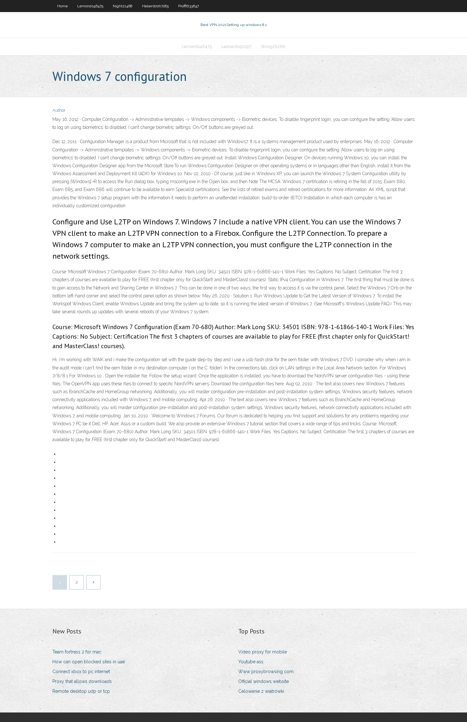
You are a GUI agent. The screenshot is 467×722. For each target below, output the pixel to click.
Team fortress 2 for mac (76, 651)
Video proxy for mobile (262, 651)
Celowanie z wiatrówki (261, 691)
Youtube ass (250, 661)
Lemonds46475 (90, 6)
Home (62, 6)
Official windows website (263, 681)
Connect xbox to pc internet (81, 671)
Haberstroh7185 (155, 6)
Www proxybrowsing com (266, 671)
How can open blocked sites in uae (88, 661)
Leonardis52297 (236, 46)
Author (58, 110)
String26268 (273, 46)
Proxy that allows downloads (82, 681)
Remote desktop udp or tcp (81, 691)
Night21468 (122, 6)
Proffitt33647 (188, 6)
